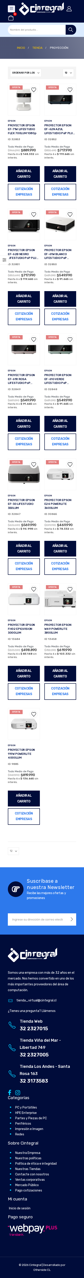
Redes (19, 1134)
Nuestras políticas (28, 1158)
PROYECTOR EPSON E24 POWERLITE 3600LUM (57, 504)
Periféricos (23, 1124)
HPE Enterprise (26, 1113)
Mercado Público (27, 1185)
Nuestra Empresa (27, 1153)
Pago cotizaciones (28, 1190)
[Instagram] (17, 1092)
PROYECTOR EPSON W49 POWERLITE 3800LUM (57, 628)
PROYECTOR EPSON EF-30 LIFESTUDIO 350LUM (21, 504)
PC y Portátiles (26, 1107)
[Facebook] (9, 1092)
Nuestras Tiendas (28, 1169)
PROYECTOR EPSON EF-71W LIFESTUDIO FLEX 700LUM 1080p (22, 129)
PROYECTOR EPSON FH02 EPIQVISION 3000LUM (21, 628)
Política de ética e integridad (36, 1164)
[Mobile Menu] (11, 8)
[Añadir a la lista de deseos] (33, 89)
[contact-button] (71, 919)
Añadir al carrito (24, 174)
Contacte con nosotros (32, 1174)
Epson (11, 121)
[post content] (24, 99)
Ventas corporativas (30, 1180)
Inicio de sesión (19, 1208)
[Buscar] (71, 30)
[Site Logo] (41, 8)
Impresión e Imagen (29, 1129)
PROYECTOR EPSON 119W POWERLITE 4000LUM (21, 753)
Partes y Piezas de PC (31, 1118)
